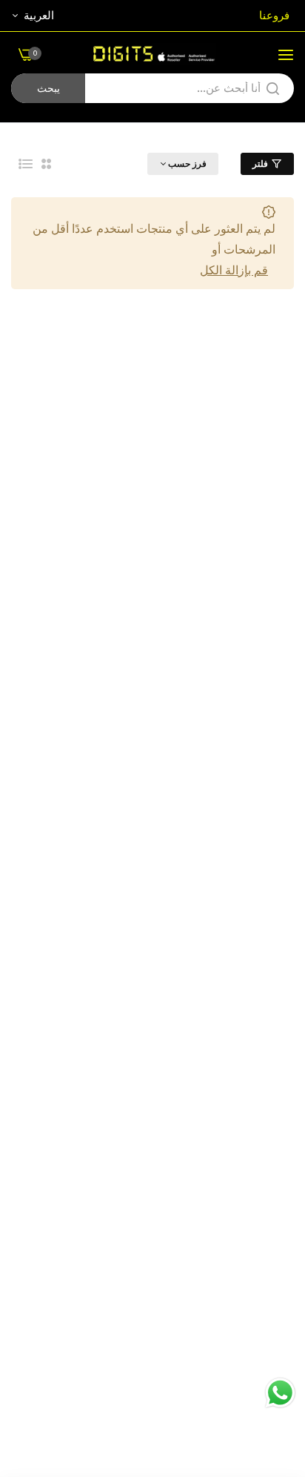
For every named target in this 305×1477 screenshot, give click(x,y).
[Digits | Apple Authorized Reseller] (153, 54)
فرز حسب (187, 163)
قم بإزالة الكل (234, 270)
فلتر (260, 164)
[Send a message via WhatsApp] (280, 1392)
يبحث (48, 88)
